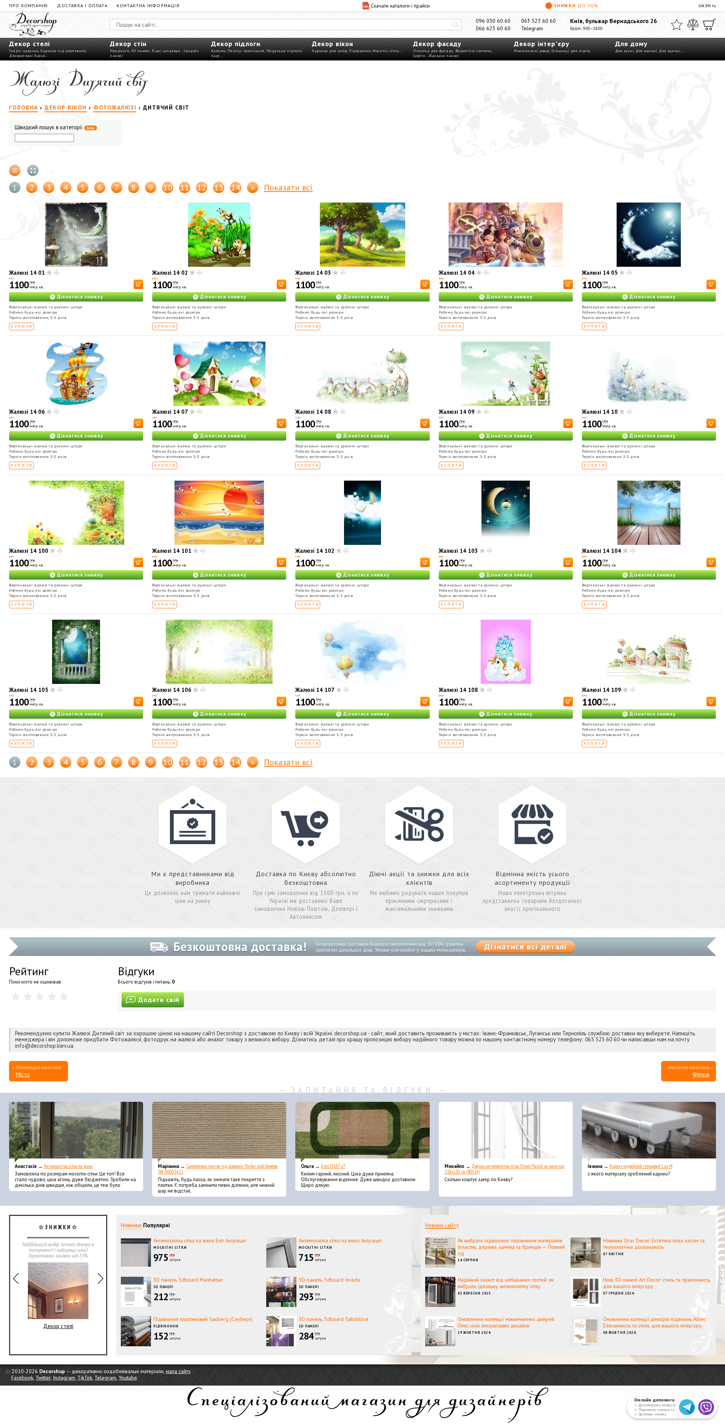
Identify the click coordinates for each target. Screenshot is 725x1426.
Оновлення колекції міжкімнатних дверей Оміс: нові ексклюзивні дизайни (506, 1322)
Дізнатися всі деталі (525, 946)
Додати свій (158, 999)
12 (201, 187)
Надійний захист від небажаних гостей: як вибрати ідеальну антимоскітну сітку (506, 1283)
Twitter (43, 1377)
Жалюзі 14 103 (458, 550)
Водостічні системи (473, 50)
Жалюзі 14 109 (601, 689)
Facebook (22, 1377)
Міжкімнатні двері (532, 50)
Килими (218, 50)
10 (167, 187)
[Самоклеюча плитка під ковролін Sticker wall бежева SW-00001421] (219, 1132)
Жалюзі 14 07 (170, 411)
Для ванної (646, 50)
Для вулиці (669, 50)
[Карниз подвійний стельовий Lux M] (649, 1132)
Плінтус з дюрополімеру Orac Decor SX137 (58, 1316)
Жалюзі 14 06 (27, 411)
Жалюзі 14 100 (28, 550)
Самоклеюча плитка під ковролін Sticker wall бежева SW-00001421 (218, 1169)
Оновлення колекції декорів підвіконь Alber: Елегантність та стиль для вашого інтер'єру (654, 1322)
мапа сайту (178, 1371)
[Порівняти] (693, 24)
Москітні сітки (385, 50)
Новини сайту (442, 1225)
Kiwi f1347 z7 (333, 1166)
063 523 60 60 (538, 20)
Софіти (419, 55)
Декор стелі (29, 43)
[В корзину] (138, 284)
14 (235, 187)
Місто (23, 1074)
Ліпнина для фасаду (433, 50)
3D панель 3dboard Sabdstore (334, 1319)
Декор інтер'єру (541, 43)
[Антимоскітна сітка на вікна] (76, 1132)
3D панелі (140, 50)
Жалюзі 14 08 (313, 411)
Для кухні (624, 50)
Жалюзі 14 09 (457, 411)
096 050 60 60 (493, 20)
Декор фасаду (437, 43)
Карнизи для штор (329, 50)
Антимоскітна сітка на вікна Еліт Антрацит (199, 1240)
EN (708, 5)
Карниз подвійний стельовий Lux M (641, 1166)
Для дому (631, 43)
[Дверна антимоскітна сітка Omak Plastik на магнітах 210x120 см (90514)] (506, 1132)
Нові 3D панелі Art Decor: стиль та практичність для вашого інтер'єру (656, 1283)
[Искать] (456, 25)
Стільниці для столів (571, 50)
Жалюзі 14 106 (171, 689)
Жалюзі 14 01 (27, 272)
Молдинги (119, 50)
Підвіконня (359, 50)
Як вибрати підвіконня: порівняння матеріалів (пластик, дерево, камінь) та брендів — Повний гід (511, 1247)
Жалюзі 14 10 (600, 411)
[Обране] (677, 24)
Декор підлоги (236, 43)
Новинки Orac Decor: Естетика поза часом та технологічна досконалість (654, 1243)
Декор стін (128, 43)
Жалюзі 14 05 (600, 272)
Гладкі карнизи (24, 50)
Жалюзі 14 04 (457, 272)
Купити (22, 326)
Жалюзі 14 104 (601, 550)
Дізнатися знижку (80, 297)
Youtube (128, 1377)
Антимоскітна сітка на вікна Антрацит (340, 1240)
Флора (701, 1074)
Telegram (532, 28)
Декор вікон (332, 43)
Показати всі (288, 187)
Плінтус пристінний (246, 50)
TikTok (84, 1377)
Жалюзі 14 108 (458, 689)
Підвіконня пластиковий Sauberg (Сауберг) (202, 1319)
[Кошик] (709, 24)
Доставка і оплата (82, 5)
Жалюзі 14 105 (28, 689)
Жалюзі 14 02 (170, 272)
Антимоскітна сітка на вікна (68, 1166)
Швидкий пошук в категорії (54, 127)
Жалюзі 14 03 (313, 272)
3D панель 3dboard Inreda (329, 1279)
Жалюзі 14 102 (315, 550)
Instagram (64, 1377)
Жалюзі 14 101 (171, 550)
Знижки (576, 5)
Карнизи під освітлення (63, 50)
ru (714, 5)
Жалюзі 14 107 (315, 689)
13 (218, 187)
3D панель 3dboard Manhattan (188, 1279)
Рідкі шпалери (166, 50)
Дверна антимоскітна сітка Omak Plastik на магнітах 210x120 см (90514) (504, 1169)
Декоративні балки (27, 55)
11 (184, 187)
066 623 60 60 (493, 28)
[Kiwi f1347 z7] (362, 1132)
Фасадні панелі (444, 55)
